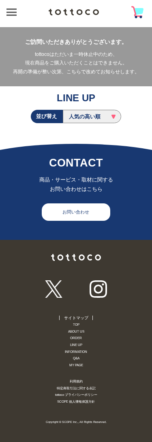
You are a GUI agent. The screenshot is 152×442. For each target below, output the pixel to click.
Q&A (76, 358)
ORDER (76, 338)
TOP (76, 325)
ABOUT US (76, 331)
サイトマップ (76, 318)
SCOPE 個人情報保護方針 (76, 402)
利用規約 (76, 381)
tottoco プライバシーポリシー (76, 395)
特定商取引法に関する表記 (76, 388)
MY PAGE (76, 365)
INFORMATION (76, 352)
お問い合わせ (75, 211)
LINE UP (76, 345)
